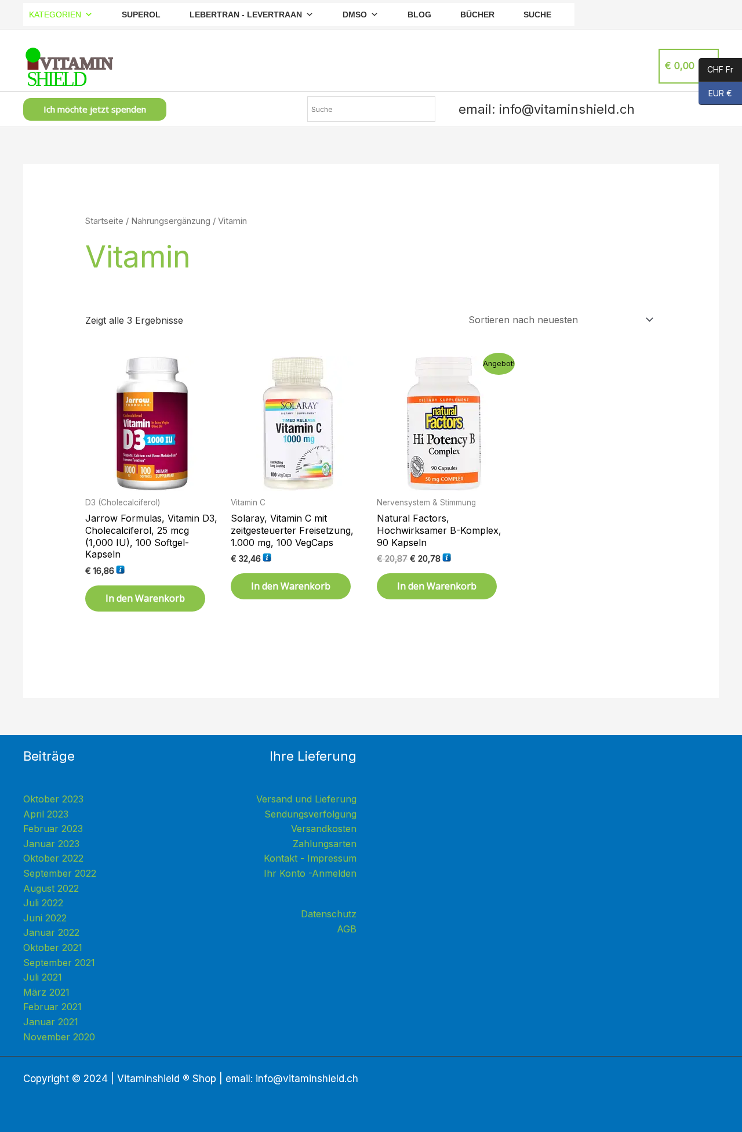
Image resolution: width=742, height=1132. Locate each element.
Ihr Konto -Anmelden (310, 873)
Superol (141, 14)
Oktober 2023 (53, 799)
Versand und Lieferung (306, 799)
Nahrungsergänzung (170, 221)
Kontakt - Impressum (310, 858)
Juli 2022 (43, 903)
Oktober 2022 (53, 858)
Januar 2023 (51, 843)
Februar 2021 (52, 1006)
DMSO (355, 14)
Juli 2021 (42, 977)
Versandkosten (324, 828)
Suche (537, 14)
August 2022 (51, 888)
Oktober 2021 (52, 947)
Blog (419, 14)
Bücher (477, 14)
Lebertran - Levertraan (246, 14)
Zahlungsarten (325, 843)
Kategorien (55, 14)
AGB (347, 929)
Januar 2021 (50, 1022)
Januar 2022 (51, 932)
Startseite (104, 221)
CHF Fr (716, 69)
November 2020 (59, 1037)
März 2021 (46, 992)
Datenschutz (329, 914)
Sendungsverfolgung (310, 814)
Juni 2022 (45, 918)
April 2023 (45, 814)
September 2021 (59, 962)
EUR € (715, 93)
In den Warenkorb (145, 598)
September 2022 (59, 873)
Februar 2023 (53, 828)
